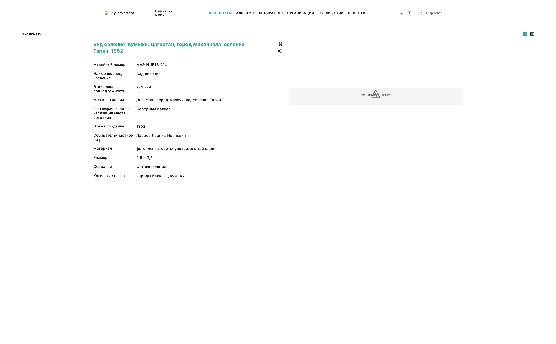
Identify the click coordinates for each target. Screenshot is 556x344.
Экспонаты (220, 13)
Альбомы (245, 13)
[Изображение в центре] (531, 34)
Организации (300, 13)
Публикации (330, 13)
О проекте (434, 13)
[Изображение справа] (524, 34)
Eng (420, 13)
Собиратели (271, 13)
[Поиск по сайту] (401, 13)
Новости (357, 13)
